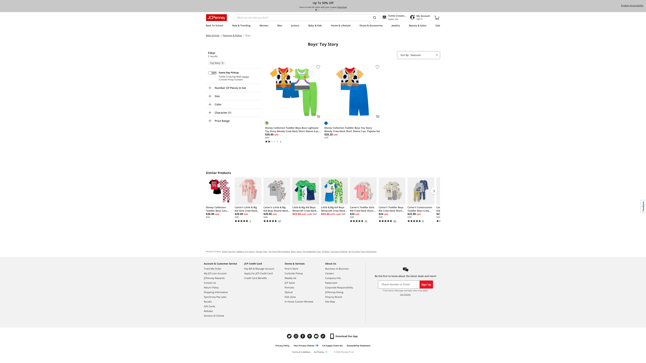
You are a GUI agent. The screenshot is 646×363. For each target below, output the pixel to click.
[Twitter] (289, 336)
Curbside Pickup (294, 273)
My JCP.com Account (215, 273)
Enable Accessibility (632, 5)
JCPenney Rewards (214, 278)
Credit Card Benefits (255, 278)
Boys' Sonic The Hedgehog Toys (306, 251)
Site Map (330, 301)
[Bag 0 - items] (436, 17)
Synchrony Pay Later (215, 296)
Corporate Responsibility (339, 287)
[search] (376, 17)
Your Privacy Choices (304, 345)
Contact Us (210, 282)
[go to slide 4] (325, 10)
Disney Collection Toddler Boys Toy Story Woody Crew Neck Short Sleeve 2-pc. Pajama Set (352, 129)
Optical (289, 292)
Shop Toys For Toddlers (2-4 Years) (238, 251)
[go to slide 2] (319, 10)
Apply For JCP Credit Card (258, 273)
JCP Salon (290, 282)
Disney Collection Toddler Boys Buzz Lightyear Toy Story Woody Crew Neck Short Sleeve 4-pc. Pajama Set (292, 129)
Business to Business (337, 268)
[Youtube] (316, 336)
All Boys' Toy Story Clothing (334, 251)
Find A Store (291, 268)
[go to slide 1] (316, 10)
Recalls (208, 301)
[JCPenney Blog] (323, 336)
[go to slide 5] (328, 10)
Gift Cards (209, 306)
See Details (405, 294)
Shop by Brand (333, 296)
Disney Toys (261, 251)
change (245, 76)
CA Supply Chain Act (332, 345)
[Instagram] (296, 336)
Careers (329, 273)
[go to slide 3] (322, 10)
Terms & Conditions (301, 352)
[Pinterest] (310, 336)
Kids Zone (290, 296)
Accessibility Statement (358, 345)
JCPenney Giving (334, 292)
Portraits (289, 287)
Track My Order (212, 268)
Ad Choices (319, 352)
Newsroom (331, 282)
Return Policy (211, 287)
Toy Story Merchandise (279, 251)
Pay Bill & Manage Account (259, 268)
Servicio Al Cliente (214, 315)
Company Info (333, 278)
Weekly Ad (290, 278)
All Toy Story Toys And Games (362, 251)
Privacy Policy (283, 345)
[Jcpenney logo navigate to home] (216, 17)
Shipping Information (216, 292)
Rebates (208, 311)
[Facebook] (303, 336)
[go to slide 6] (331, 10)
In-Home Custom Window (299, 301)
